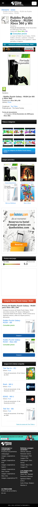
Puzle (9, 102)
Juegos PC (24, 467)
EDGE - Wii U (8, 396)
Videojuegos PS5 (26, 456)
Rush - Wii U (8, 384)
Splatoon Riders (25, 478)
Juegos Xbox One (26, 465)
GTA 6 (22, 481)
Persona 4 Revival (26, 476)
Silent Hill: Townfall (26, 474)
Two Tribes (14, 106)
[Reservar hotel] (19, 231)
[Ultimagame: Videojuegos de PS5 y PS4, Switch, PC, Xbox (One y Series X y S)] (17, 3)
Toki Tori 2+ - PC (9, 368)
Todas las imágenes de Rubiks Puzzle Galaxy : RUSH (18, 151)
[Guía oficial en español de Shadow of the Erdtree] (19, 49)
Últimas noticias (25, 451)
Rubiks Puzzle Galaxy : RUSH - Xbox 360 (12, 341)
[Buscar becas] (19, 437)
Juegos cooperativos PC (9, 478)
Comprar (18, 335)
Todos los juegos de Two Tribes (25, 424)
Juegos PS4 (24, 458)
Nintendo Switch (25, 454)
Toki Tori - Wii (8, 409)
